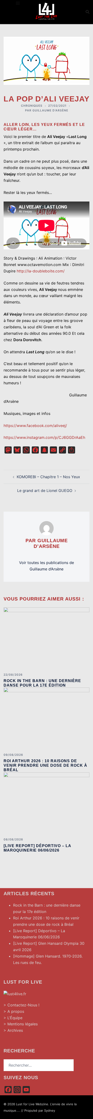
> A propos (14, 1011)
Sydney (49, 1110)
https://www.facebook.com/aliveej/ (35, 425)
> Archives (13, 1030)
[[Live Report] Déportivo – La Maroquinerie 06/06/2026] (46, 803)
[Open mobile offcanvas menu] (18, 3)
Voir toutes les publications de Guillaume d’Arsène (46, 565)
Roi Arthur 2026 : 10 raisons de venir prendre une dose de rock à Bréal (45, 765)
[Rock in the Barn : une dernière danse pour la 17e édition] (46, 638)
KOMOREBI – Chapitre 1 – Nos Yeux (48, 476)
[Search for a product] (87, 12)
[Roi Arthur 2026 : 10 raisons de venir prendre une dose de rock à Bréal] (46, 718)
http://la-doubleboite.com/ (41, 271)
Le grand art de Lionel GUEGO (44, 490)
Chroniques (31, 105)
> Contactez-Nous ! (21, 1005)
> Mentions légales (21, 1024)
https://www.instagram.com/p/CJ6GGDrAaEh (44, 437)
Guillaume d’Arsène (50, 110)
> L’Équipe (13, 1017)
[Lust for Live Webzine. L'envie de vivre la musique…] (46, 11)
